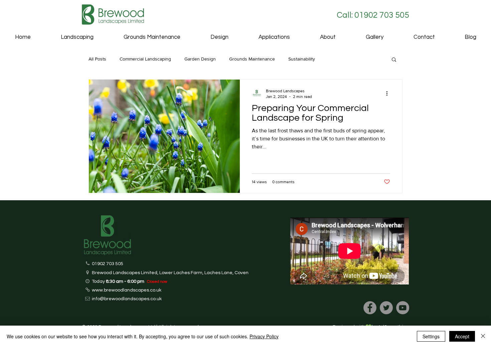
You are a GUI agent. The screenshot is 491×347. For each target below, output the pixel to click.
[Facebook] (369, 307)
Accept (462, 336)
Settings (431, 336)
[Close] (483, 336)
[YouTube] (402, 307)
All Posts (97, 59)
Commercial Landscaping (145, 59)
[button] (274, 37)
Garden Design (200, 59)
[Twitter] (386, 307)
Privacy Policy (264, 336)
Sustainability (301, 59)
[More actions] (389, 93)
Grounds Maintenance (252, 59)
